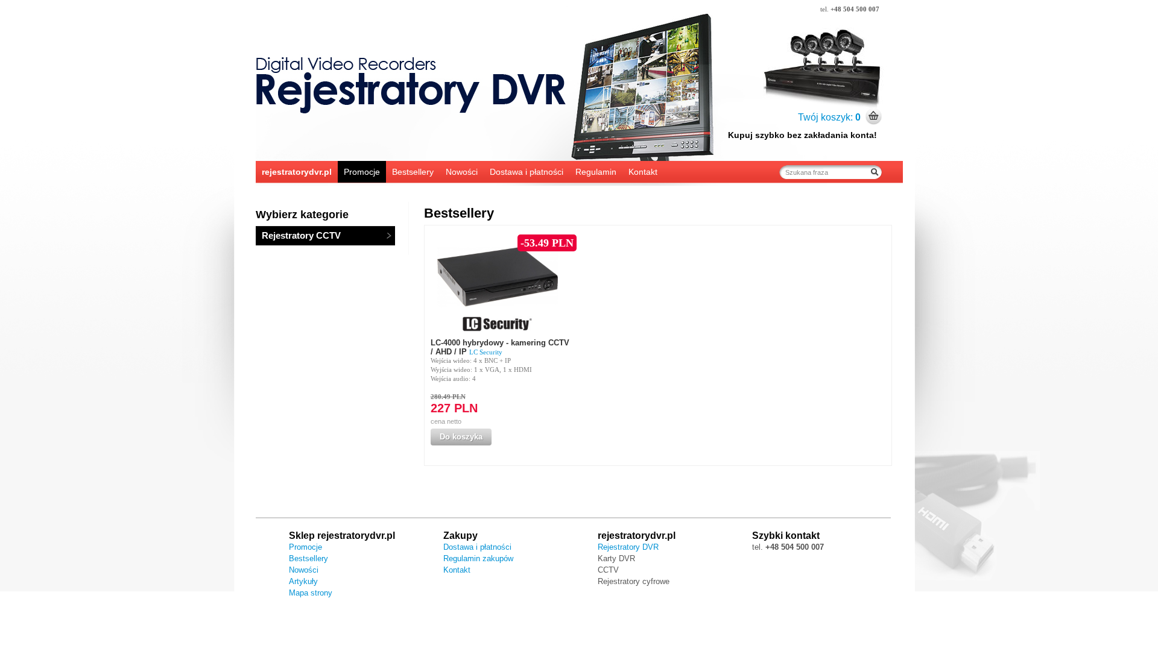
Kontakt (642, 172)
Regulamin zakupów (478, 558)
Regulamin (595, 172)
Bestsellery (413, 172)
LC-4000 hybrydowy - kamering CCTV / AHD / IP (500, 347)
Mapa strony (310, 592)
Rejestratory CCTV (301, 235)
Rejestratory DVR (628, 547)
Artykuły (303, 581)
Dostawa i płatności (526, 172)
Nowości (462, 172)
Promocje (362, 172)
